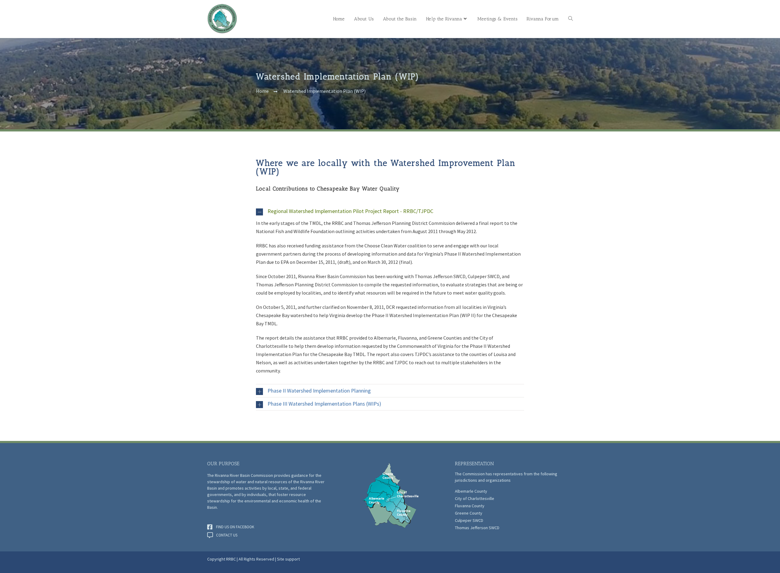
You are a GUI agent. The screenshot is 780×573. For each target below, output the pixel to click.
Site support (288, 559)
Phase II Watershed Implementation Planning (319, 390)
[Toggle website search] (570, 19)
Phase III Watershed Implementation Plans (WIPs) (324, 403)
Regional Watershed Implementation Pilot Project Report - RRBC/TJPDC (350, 211)
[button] (390, 211)
